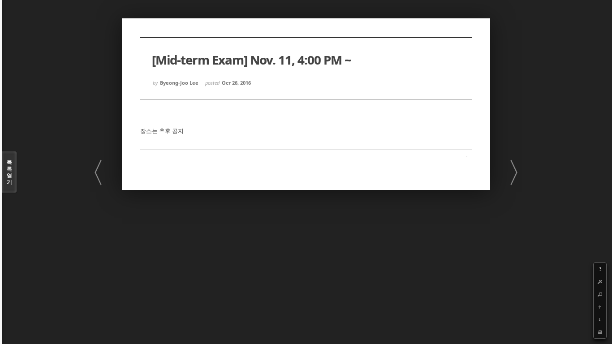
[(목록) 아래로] (600, 319)
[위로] (600, 307)
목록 (9, 172)
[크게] (600, 281)
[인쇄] (600, 332)
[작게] (600, 294)
